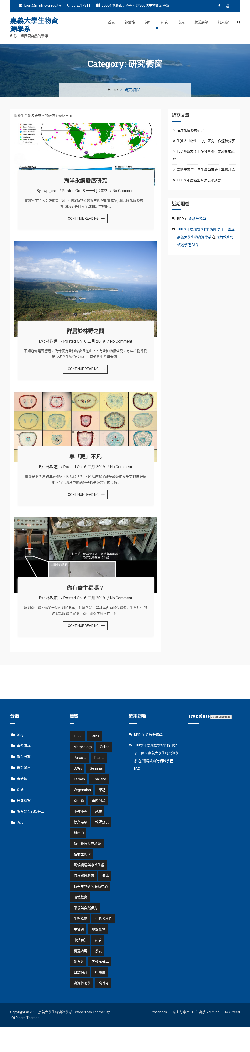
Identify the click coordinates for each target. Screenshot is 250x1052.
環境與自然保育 (86, 908)
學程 (102, 790)
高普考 (104, 983)
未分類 (22, 779)
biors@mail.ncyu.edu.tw (42, 5)
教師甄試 (102, 822)
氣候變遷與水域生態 (89, 865)
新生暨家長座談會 (87, 843)
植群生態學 (82, 854)
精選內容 (80, 951)
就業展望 (201, 22)
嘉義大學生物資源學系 (34, 24)
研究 (164, 22)
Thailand (99, 779)
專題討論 (98, 801)
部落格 (130, 22)
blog (20, 735)
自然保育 (80, 972)
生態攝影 (80, 919)
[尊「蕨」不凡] (85, 395)
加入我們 (224, 22)
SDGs (78, 768)
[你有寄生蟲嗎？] (85, 520)
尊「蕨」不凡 (85, 456)
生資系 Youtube (207, 1012)
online (105, 747)
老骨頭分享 (100, 961)
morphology (83, 747)
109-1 (78, 736)
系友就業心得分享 (30, 812)
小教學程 (80, 811)
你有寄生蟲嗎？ (85, 587)
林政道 (52, 341)
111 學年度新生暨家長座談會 (199, 180)
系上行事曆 (181, 1012)
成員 (181, 22)
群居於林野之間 (85, 330)
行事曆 (100, 972)
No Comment (123, 191)
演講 (105, 876)
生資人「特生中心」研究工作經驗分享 (206, 141)
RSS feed (232, 1012)
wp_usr (49, 191)
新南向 (79, 833)
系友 (98, 951)
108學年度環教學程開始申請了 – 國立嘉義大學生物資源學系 (156, 753)
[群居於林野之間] (85, 244)
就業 (98, 811)
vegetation (82, 790)
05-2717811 (80, 5)
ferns (95, 736)
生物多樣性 (103, 919)
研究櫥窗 (24, 801)
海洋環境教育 (84, 876)
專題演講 (24, 746)
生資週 (79, 929)
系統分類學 (197, 219)
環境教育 (80, 897)
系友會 (79, 961)
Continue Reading (83, 218)
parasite (80, 758)
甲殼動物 (98, 929)
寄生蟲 (79, 801)
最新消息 (24, 768)
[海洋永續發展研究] (85, 126)
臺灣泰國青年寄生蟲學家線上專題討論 (206, 170)
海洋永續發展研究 (85, 180)
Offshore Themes (25, 1018)
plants (99, 758)
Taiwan (79, 779)
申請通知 (80, 940)
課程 (148, 22)
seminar (96, 768)
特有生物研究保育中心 (91, 886)
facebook (159, 1012)
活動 (20, 790)
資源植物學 (82, 983)
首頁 (111, 22)
